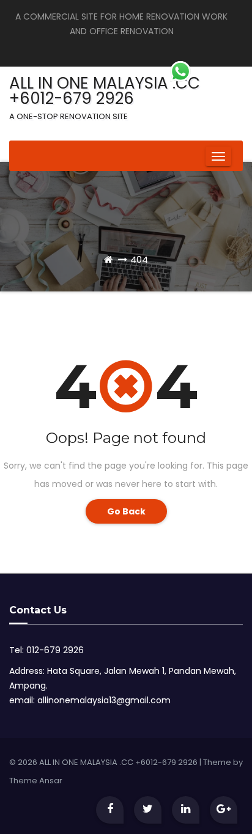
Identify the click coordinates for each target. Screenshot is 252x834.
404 (139, 259)
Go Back (126, 511)
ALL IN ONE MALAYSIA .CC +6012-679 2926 (104, 97)
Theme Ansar (35, 780)
